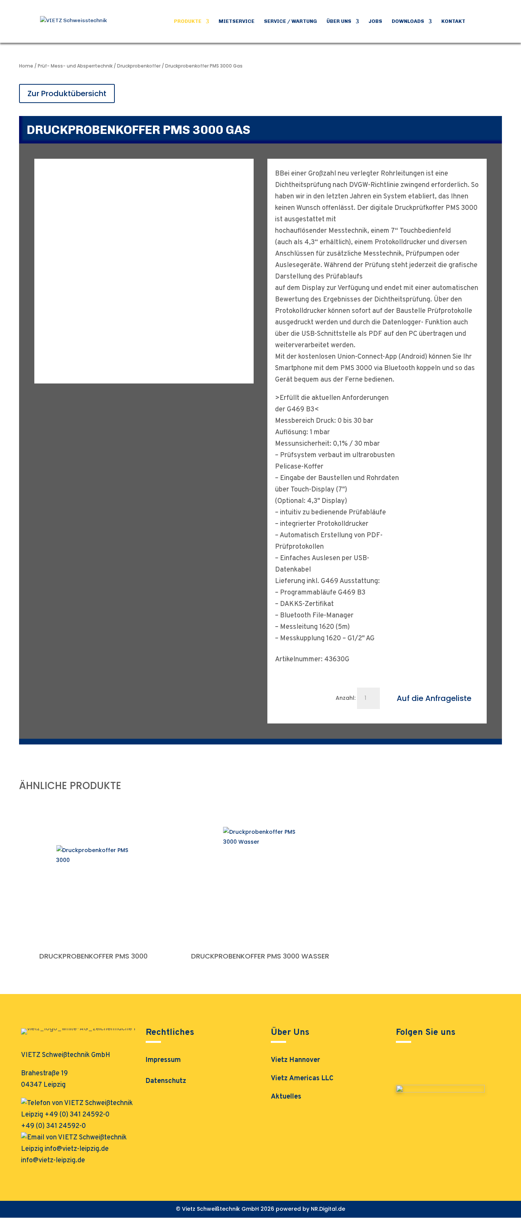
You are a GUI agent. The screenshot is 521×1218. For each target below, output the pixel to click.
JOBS (375, 21)
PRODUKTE (187, 21)
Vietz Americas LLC (302, 1078)
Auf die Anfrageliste (434, 698)
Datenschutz (166, 1082)
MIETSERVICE (236, 21)
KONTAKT (453, 21)
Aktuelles (286, 1096)
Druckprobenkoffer (139, 66)
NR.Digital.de (328, 1209)
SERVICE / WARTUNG (290, 21)
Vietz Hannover (295, 1060)
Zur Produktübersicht (66, 93)
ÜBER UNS (338, 21)
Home (26, 66)
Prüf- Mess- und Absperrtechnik (75, 66)
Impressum (163, 1061)
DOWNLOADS (408, 21)
